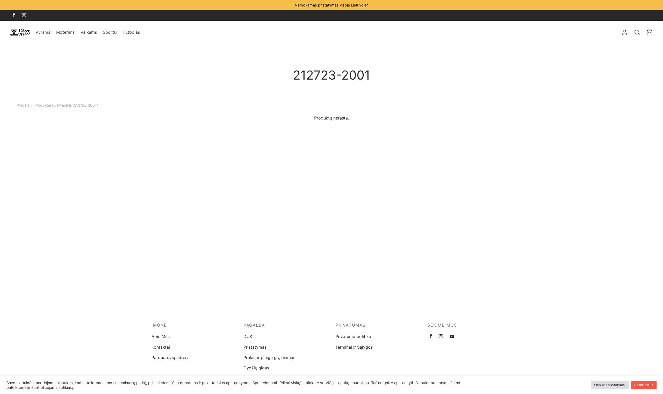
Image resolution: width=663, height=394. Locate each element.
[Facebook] (13, 15)
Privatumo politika (353, 336)
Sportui (110, 32)
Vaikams (89, 32)
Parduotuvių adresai (171, 357)
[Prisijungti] (625, 32)
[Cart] (649, 32)
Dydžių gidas (256, 367)
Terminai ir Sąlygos (354, 347)
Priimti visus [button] (643, 385)
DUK (247, 336)
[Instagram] (24, 15)
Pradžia (23, 105)
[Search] (637, 32)
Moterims (65, 32)
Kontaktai (161, 347)
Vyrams (42, 32)
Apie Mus (161, 336)
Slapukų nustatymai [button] (609, 385)
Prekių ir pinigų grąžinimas (269, 357)
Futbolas (131, 32)
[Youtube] (452, 336)
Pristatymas (254, 347)
